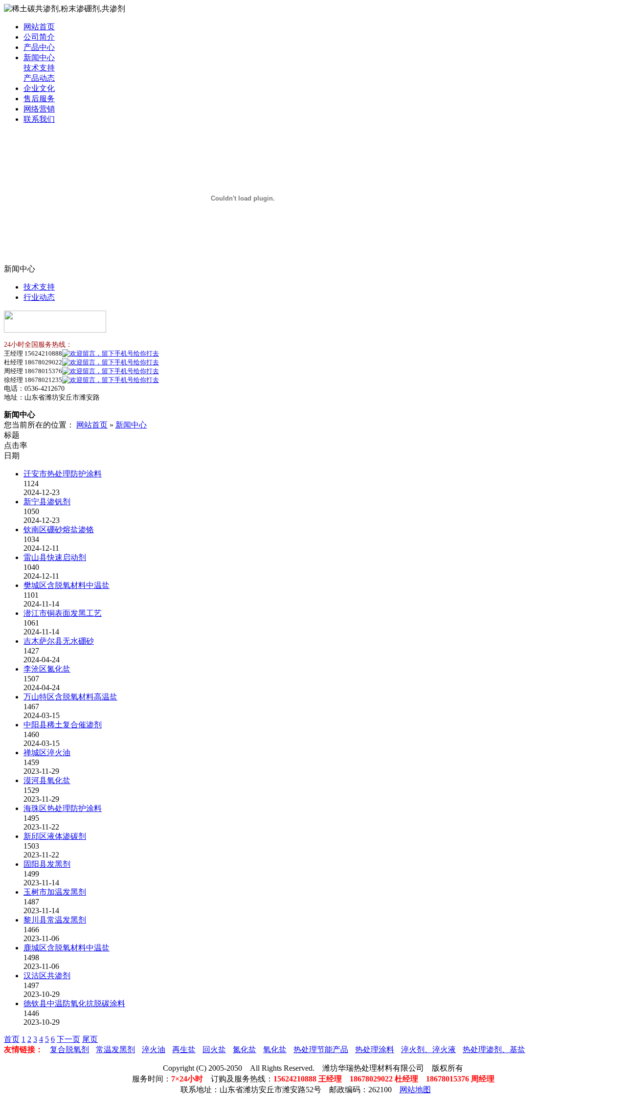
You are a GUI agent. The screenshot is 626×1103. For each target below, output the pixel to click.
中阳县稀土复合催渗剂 (62, 724)
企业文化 (39, 88)
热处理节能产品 (320, 1049)
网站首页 (39, 27)
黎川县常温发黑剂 (54, 920)
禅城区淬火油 (46, 752)
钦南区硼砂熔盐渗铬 (58, 529)
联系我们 (39, 119)
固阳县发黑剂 (46, 864)
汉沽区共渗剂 (46, 975)
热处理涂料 (374, 1049)
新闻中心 (39, 57)
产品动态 (39, 78)
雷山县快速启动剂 (54, 557)
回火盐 (214, 1049)
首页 (12, 1039)
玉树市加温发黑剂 (54, 892)
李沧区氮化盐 (46, 669)
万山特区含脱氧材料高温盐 (70, 697)
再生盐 (184, 1049)
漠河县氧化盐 (46, 780)
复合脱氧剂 (69, 1049)
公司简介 (39, 37)
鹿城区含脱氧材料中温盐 (66, 948)
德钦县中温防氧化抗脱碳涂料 (74, 1003)
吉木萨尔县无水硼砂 (58, 641)
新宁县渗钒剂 (46, 501)
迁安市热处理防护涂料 (62, 474)
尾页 (90, 1039)
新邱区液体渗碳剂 (54, 836)
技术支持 (39, 68)
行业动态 (39, 297)
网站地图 (415, 1089)
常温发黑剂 (115, 1049)
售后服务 (39, 98)
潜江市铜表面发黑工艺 (62, 613)
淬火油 (153, 1049)
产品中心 (39, 47)
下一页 (68, 1039)
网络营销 (39, 109)
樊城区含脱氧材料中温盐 (66, 585)
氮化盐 (244, 1049)
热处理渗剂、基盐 (494, 1049)
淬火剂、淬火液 (428, 1049)
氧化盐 (275, 1049)
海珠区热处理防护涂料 (62, 808)
